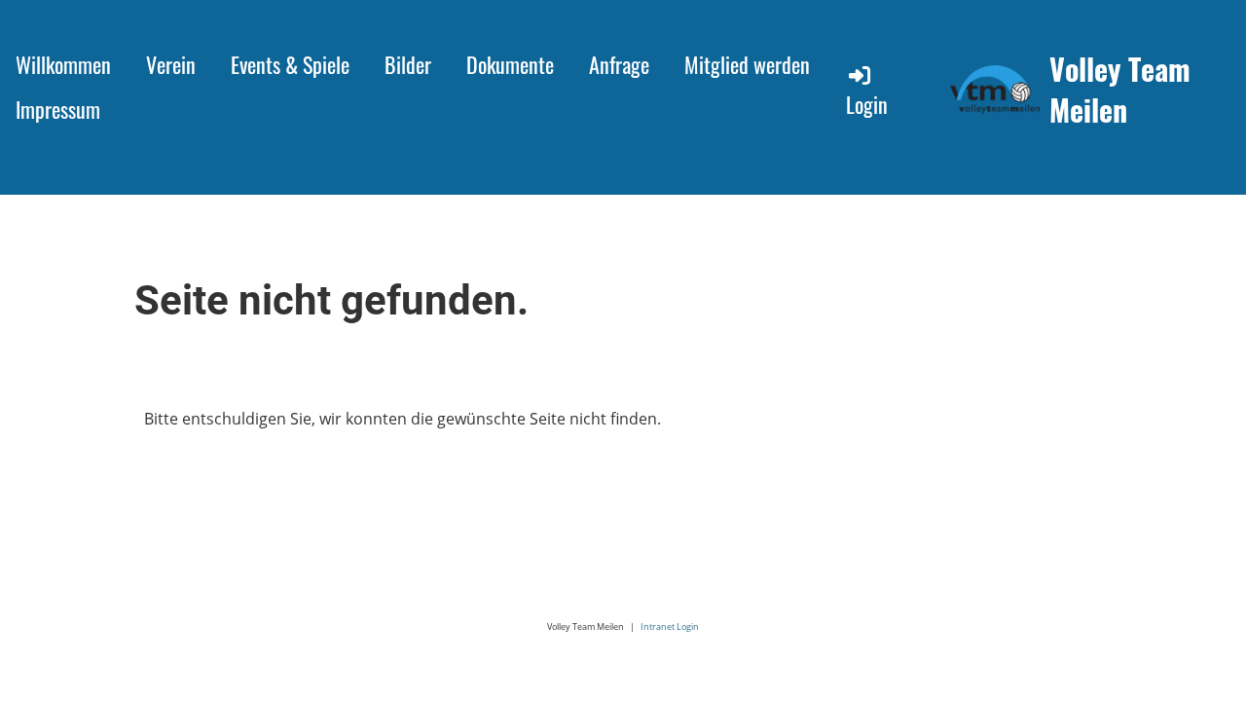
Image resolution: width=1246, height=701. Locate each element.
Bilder (408, 64)
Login (867, 104)
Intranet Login (670, 626)
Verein (171, 64)
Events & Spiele (290, 64)
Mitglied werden (747, 64)
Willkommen (63, 64)
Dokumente (510, 64)
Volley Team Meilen (1120, 89)
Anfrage (619, 64)
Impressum (58, 109)
